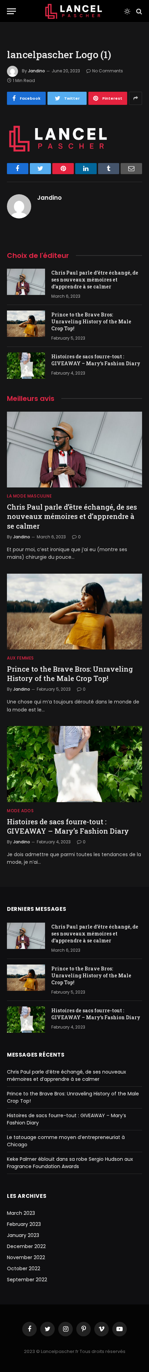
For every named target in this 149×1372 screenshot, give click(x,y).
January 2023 (23, 1235)
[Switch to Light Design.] (127, 11)
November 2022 (26, 1257)
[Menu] (11, 11)
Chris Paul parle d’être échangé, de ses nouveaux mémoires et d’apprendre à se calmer (94, 279)
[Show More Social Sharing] (135, 98)
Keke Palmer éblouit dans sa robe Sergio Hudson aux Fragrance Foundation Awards (70, 1163)
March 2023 (21, 1213)
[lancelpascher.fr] (74, 11)
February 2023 (24, 1224)
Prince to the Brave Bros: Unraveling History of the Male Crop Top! (91, 321)
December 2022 (26, 1246)
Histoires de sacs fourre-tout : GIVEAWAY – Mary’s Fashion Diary (95, 360)
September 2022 (27, 1279)
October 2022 (23, 1268)
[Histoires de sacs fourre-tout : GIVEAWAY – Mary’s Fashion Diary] (26, 365)
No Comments (107, 71)
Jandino (36, 71)
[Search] (138, 11)
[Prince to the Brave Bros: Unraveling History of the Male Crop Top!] (26, 324)
